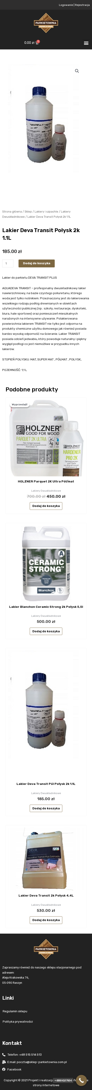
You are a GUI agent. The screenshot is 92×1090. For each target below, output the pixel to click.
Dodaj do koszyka (36, 263)
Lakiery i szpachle (46, 211)
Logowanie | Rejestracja (74, 5)
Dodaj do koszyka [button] (46, 506)
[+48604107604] (81, 1080)
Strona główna (12, 211)
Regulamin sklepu (15, 1011)
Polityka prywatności (18, 1021)
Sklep (28, 211)
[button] (86, 43)
